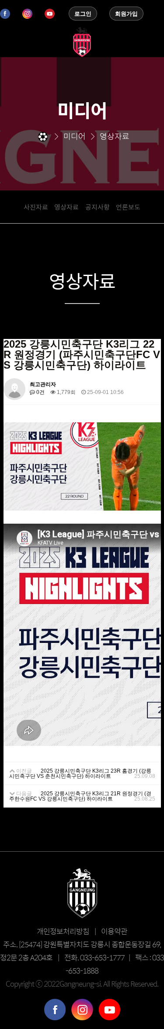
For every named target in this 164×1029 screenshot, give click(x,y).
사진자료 (36, 207)
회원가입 (126, 13)
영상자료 (66, 207)
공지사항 (97, 207)
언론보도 (128, 207)
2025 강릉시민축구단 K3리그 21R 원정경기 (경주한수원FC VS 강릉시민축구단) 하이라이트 (80, 796)
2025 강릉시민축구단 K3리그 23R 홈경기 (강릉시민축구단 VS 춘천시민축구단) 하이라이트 (80, 773)
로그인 (82, 13)
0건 (40, 392)
